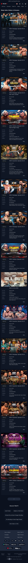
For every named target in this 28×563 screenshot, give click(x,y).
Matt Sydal (11, 37)
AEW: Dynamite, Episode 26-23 (17, 449)
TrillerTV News (20, 534)
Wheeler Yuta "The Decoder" (17, 205)
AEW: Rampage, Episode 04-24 (17, 60)
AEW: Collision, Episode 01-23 (16, 480)
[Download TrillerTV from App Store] (14, 544)
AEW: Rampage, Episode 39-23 (17, 226)
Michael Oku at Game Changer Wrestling (14, 515)
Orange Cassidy (16, 37)
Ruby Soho (15, 269)
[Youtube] (16, 541)
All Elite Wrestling (12, 34)
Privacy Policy (9, 554)
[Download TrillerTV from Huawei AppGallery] (10, 548)
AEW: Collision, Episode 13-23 (16, 259)
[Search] (22, 3)
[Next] (14, 499)
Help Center (19, 537)
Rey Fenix (11, 363)
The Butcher (19, 69)
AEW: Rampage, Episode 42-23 (17, 195)
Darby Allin (11, 268)
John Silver (20, 204)
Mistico (24, 205)
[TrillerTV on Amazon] (21, 544)
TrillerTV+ (14, 6)
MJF (12, 333)
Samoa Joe (19, 489)
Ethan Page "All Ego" (17, 363)
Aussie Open (23, 363)
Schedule (9, 6)
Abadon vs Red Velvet (18, 510)
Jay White (11, 489)
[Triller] (22, 541)
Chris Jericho (16, 103)
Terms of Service (2, 554)
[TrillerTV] (4, 3)
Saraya (10, 138)
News (22, 6)
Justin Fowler (8, 510)
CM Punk (14, 489)
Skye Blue (16, 364)
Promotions (7, 537)
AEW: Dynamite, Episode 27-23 (17, 417)
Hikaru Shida (15, 236)
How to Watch (7, 532)
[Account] (25, 3)
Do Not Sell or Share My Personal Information (20, 554)
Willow (18, 6)
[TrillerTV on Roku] (18, 548)
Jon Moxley (19, 70)
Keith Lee (11, 426)
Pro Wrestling (11, 36)
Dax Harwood (19, 139)
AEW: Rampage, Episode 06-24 (17, 28)
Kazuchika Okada (12, 172)
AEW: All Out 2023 (13, 288)
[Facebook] (5, 541)
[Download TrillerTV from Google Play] (6, 544)
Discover (3, 6)
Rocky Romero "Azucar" (19, 104)
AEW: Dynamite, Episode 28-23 (17, 386)
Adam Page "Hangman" (18, 171)
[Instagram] (12, 541)
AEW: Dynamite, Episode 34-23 (17, 321)
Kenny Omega (21, 298)
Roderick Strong (16, 268)
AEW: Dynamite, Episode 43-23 (17, 160)
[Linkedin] (19, 541)
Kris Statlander (20, 38)
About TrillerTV (20, 532)
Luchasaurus (22, 490)
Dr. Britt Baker (15, 459)
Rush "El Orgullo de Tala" (16, 138)
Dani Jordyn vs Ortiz (14, 523)
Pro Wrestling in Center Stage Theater (14, 519)
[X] (9, 541)
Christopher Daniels (12, 69)
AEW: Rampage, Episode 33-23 (17, 354)
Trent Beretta (15, 38)
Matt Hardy (11, 235)
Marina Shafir (11, 103)
